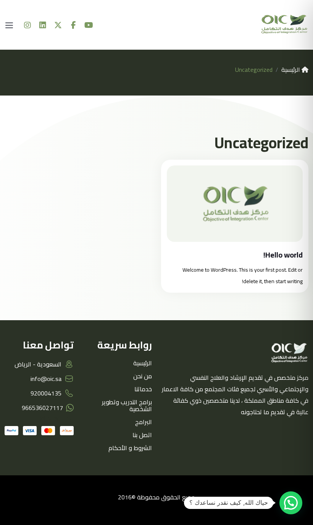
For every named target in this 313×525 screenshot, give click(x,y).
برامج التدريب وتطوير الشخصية (127, 405)
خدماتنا (143, 389)
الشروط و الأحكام (130, 448)
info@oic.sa (46, 378)
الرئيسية (291, 69)
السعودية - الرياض (38, 364)
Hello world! (283, 255)
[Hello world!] (235, 203)
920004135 (46, 393)
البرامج (143, 422)
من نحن (142, 376)
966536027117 (42, 407)
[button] (290, 502)
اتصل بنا (142, 435)
